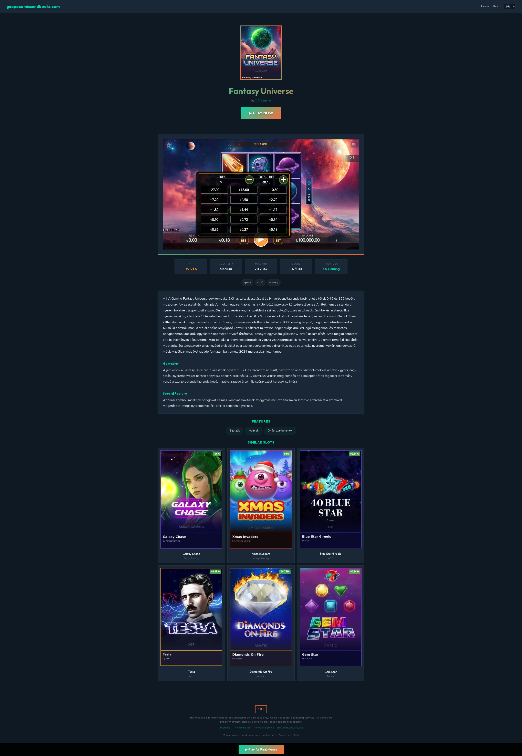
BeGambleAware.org (290, 728)
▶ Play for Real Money (261, 749)
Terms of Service (264, 728)
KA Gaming (263, 100)
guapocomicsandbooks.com (33, 6)
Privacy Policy (242, 728)
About (496, 6)
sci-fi (260, 282)
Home (485, 6)
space (247, 282)
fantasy (273, 282)
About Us (224, 728)
